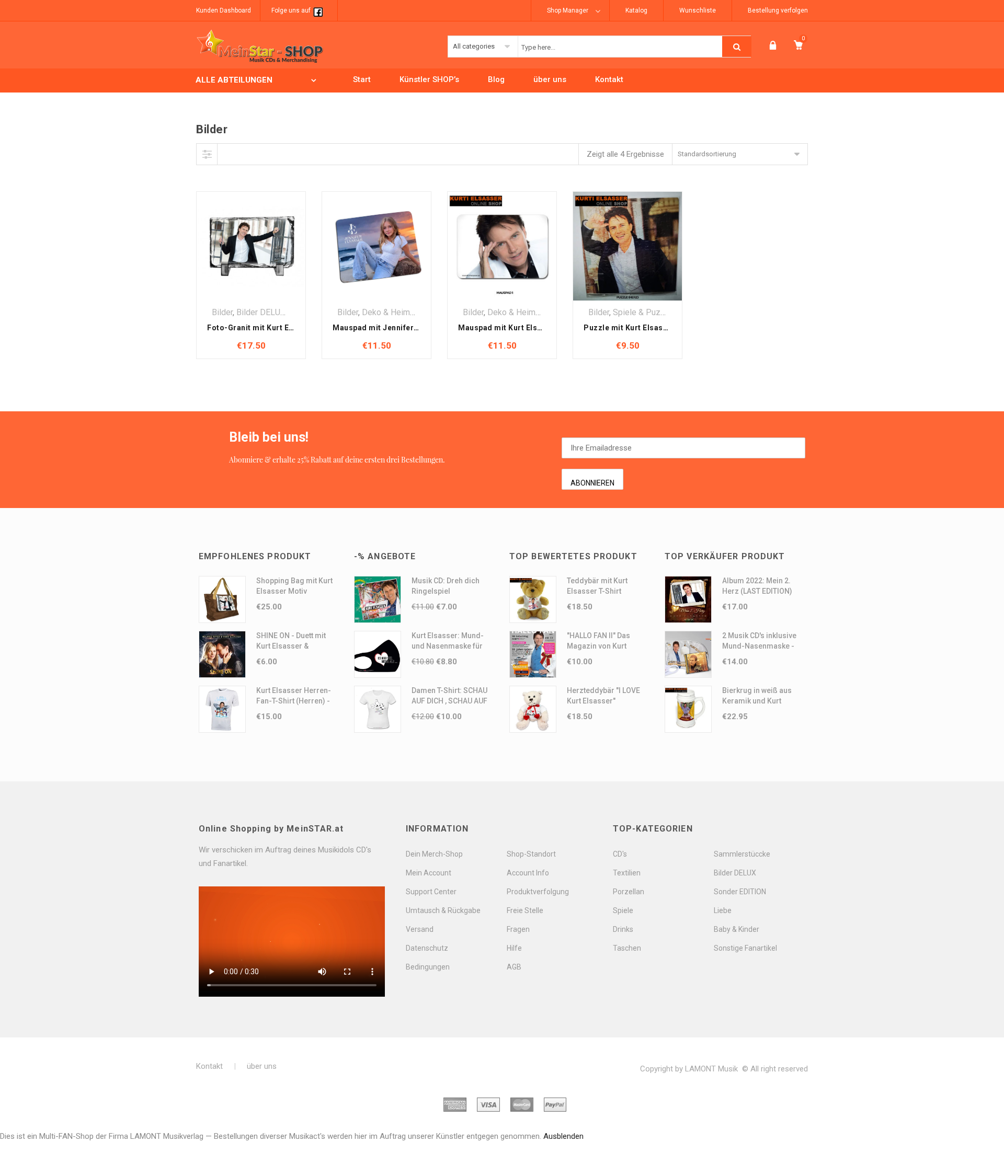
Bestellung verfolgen (778, 10)
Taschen (627, 948)
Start (362, 79)
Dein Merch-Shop (434, 854)
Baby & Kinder (736, 929)
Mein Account (428, 873)
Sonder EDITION (740, 891)
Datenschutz (427, 948)
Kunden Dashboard (223, 10)
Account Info (528, 873)
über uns (549, 79)
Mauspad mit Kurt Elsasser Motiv (519, 328)
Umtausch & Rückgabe (443, 910)
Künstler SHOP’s (429, 79)
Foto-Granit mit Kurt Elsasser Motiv (273, 328)
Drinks (623, 929)
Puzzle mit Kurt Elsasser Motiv (641, 328)
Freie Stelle (525, 910)
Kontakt (609, 79)
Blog (496, 79)
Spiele (623, 910)
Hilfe (514, 948)
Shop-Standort (531, 854)
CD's (620, 854)
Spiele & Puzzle (642, 312)
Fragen (518, 929)
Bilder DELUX (261, 312)
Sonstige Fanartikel (745, 948)
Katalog (636, 10)
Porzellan (628, 891)
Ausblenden (563, 1136)
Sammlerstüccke (742, 854)
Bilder (222, 312)
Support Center (431, 891)
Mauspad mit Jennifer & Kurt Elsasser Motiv (414, 328)
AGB (514, 967)
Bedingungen (428, 967)
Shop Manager (567, 10)
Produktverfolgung (538, 891)
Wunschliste (697, 10)
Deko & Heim (386, 312)
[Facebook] (318, 10)
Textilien (627, 873)
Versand (419, 929)
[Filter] (207, 154)
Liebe (723, 910)
